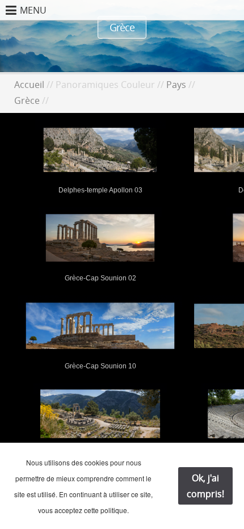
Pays (176, 84)
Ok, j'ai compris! (205, 486)
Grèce (27, 100)
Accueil (29, 84)
